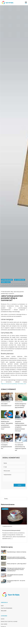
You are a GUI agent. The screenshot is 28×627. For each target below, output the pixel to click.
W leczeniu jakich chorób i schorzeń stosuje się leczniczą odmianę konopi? (16, 558)
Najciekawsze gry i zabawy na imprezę (16, 552)
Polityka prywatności (6, 608)
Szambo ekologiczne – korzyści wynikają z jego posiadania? (21, 405)
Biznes (2, 619)
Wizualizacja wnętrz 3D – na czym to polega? (16, 581)
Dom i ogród (4, 624)
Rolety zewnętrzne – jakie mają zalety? (16, 563)
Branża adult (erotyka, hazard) (9, 621)
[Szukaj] (2, 498)
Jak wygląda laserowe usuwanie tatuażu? (15, 575)
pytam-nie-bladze (7, 279)
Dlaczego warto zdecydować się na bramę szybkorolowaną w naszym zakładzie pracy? (15, 569)
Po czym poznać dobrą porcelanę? (11, 530)
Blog (2, 605)
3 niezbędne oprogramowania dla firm (6, 446)
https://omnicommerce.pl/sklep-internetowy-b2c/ (13, 383)
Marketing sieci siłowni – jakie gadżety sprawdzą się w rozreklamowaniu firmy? (7, 425)
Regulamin (3, 610)
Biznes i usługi (6, 282)
